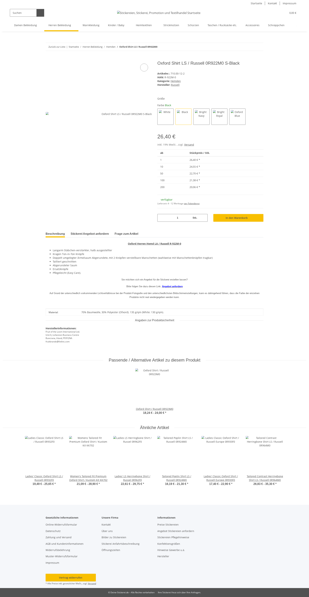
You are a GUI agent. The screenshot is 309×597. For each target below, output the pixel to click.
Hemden (176, 81)
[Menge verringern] (161, 218)
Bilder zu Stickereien (114, 537)
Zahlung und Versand (59, 537)
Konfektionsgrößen (168, 543)
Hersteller (163, 556)
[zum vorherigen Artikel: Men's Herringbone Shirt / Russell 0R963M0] (252, 47)
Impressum (289, 3)
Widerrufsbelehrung (58, 550)
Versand (189, 144)
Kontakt (272, 3)
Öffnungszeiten (111, 550)
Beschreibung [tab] (55, 233)
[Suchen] (40, 13)
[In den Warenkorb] (48, 59)
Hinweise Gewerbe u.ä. (171, 550)
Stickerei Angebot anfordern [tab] (90, 233)
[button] (277, 13)
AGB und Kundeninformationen (65, 543)
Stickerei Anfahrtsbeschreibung (120, 543)
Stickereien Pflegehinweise (173, 537)
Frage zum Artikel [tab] (126, 233)
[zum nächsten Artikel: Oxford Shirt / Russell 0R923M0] (259, 47)
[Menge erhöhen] (203, 218)
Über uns (107, 531)
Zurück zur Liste (56, 46)
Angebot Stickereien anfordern (175, 531)
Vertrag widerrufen (70, 577)
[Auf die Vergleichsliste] (144, 67)
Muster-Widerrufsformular (62, 556)
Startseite (256, 3)
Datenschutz (53, 531)
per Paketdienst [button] (192, 203)
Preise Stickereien (168, 524)
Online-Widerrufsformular (61, 524)
